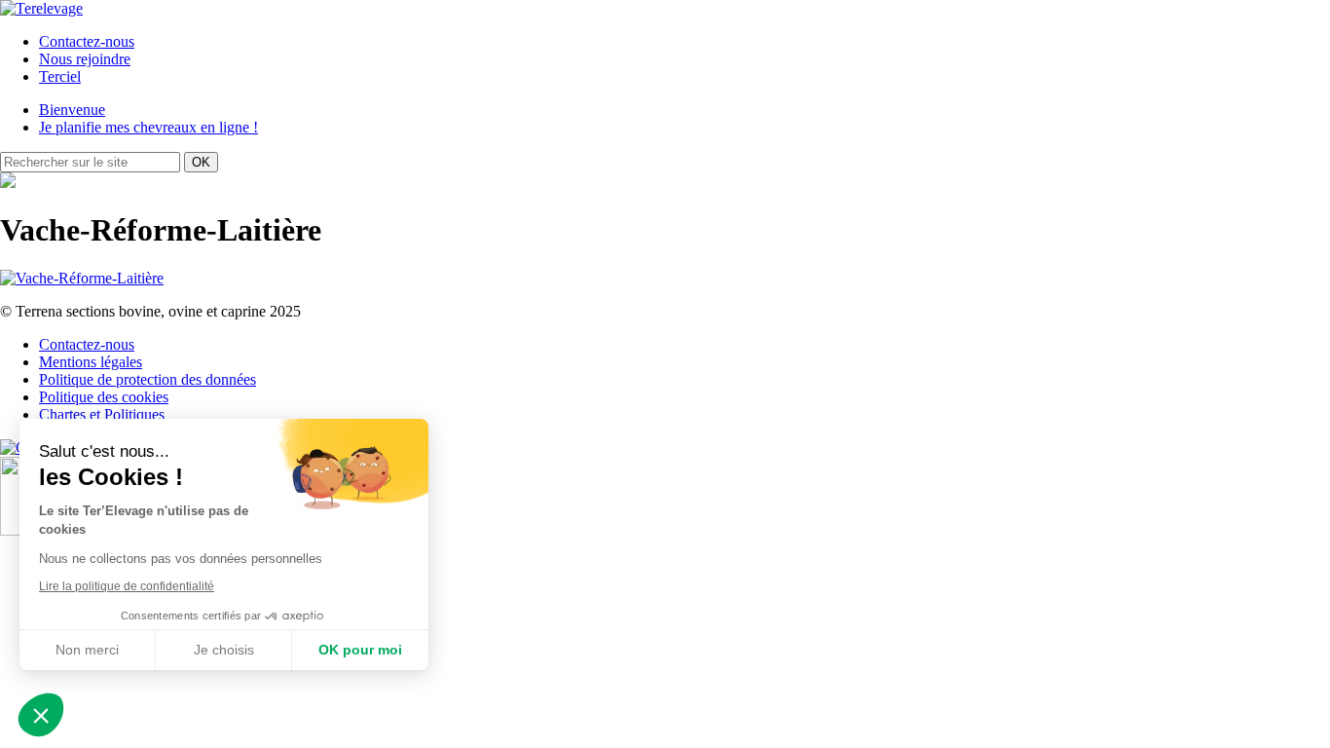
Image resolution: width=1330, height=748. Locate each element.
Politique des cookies (103, 397)
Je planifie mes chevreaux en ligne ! (148, 127)
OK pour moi (360, 649)
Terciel (60, 76)
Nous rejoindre (84, 59)
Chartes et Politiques (102, 414)
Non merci (87, 649)
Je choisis (224, 649)
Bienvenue (72, 109)
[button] (41, 715)
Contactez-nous (86, 41)
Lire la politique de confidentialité (126, 586)
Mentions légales (90, 362)
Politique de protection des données (147, 379)
